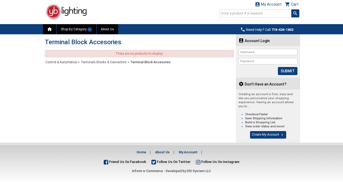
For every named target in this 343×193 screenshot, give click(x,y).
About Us (107, 29)
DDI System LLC (199, 171)
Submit (288, 71)
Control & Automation (61, 62)
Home (141, 152)
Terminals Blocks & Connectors (104, 62)
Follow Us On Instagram (219, 162)
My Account (268, 4)
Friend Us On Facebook (127, 162)
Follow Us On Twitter (173, 162)
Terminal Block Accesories (150, 62)
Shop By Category (74, 29)
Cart (292, 4)
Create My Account (268, 135)
